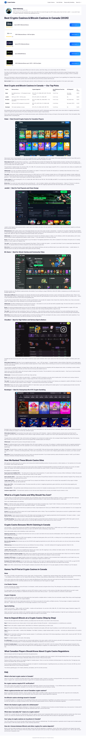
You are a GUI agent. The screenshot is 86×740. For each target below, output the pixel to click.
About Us (78, 2)
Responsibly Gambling (69, 2)
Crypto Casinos (51, 2)
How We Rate (59, 2)
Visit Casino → (75, 24)
